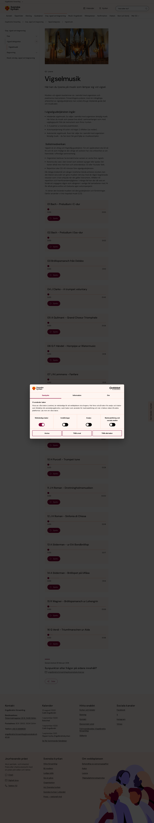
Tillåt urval (77, 433)
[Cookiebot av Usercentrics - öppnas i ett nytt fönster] (113, 388)
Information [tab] (77, 395)
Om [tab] (108, 395)
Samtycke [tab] (45, 395)
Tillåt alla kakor (107, 433)
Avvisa (47, 433)
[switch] (65, 424)
